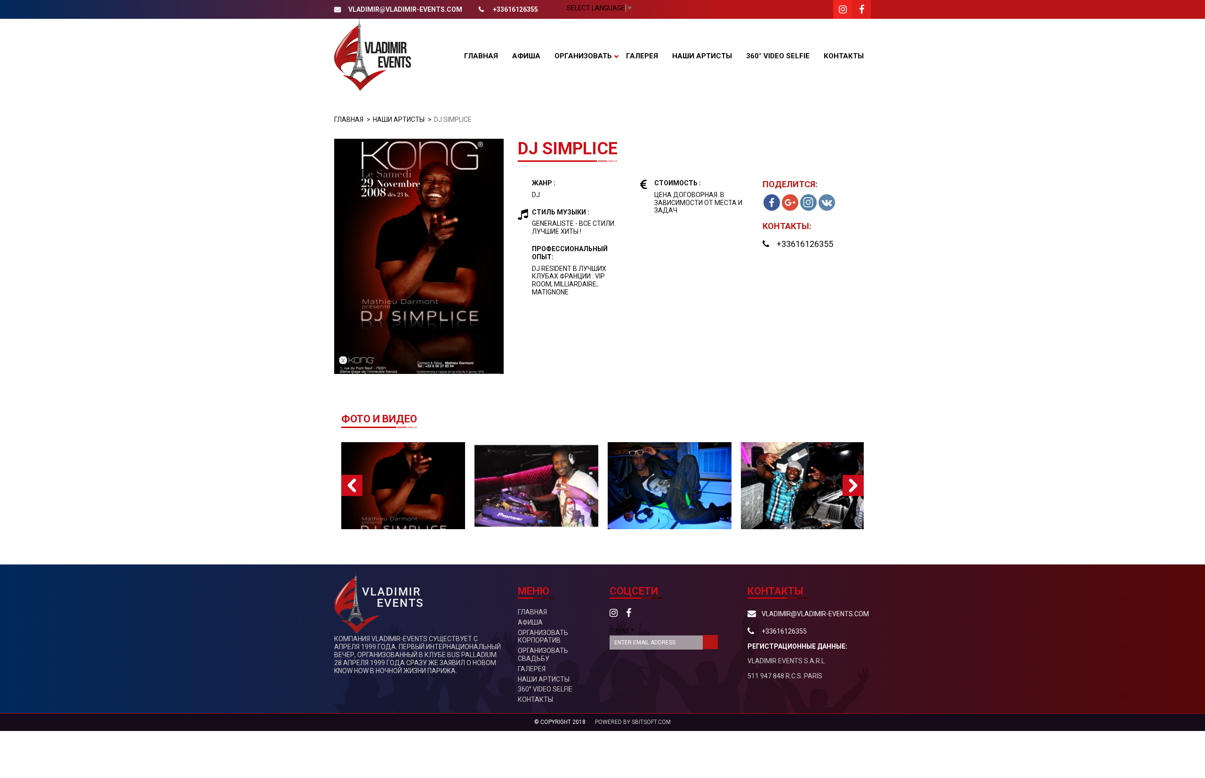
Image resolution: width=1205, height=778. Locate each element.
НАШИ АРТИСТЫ (399, 119)
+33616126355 (515, 9)
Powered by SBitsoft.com (633, 722)
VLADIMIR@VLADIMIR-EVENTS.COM (405, 9)
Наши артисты (702, 56)
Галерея (642, 56)
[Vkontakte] (827, 202)
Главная (481, 56)
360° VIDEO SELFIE (778, 56)
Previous (351, 485)
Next (853, 485)
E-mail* (622, 631)
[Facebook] (771, 202)
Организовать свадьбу (543, 654)
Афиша (526, 56)
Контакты (844, 56)
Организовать (583, 56)
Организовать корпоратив (543, 636)
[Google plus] (790, 202)
